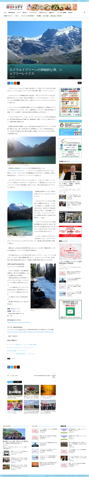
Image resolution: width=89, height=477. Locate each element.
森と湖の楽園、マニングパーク (17, 350)
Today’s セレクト (43, 12)
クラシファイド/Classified (27, 16)
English (70, 12)
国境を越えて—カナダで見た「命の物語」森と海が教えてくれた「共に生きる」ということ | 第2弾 (19, 467)
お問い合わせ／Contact (56, 16)
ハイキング (13, 358)
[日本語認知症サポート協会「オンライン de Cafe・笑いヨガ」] (64, 430)
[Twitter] (85, 1)
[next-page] (10, 417)
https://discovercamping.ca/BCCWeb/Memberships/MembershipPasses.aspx (30, 332)
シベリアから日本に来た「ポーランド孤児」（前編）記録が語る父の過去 (74, 196)
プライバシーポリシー (72, 475)
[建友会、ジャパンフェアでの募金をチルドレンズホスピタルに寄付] (6, 453)
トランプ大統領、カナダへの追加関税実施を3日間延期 (70, 262)
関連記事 (10, 382)
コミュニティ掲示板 (61, 12)
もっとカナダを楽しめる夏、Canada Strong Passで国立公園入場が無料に (31, 413)
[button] (84, 12)
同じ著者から (17, 382)
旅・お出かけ (20, 19)
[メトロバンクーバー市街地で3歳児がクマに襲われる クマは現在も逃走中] (62, 293)
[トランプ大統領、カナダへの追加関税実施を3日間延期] (70, 251)
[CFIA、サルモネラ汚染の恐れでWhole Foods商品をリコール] (62, 273)
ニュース (19, 12)
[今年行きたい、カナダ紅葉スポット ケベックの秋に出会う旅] (48, 390)
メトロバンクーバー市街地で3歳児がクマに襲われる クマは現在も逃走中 (74, 293)
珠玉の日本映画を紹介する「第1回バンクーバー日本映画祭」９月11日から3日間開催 (77, 444)
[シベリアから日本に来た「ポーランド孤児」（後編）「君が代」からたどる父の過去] (70, 172)
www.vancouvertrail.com (16, 170)
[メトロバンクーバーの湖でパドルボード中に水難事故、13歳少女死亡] (62, 286)
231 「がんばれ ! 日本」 (12, 375)
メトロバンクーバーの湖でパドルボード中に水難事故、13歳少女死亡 (74, 286)
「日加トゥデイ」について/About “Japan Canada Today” (55, 475)
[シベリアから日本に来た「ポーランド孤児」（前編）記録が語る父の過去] (62, 196)
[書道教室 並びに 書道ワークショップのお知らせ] (64, 437)
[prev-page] (8, 417)
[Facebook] (81, 1)
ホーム (5, 12)
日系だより (25, 12)
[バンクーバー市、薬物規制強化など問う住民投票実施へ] (62, 280)
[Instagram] (83, 1)
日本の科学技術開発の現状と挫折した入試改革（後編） (45, 376)
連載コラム (51, 12)
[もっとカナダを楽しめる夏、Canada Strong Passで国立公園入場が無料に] (31, 405)
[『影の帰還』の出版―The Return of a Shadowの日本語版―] (15, 390)
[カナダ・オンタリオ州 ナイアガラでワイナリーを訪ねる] (15, 405)
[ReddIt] (15, 83)
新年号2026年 (12, 12)
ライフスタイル (32, 12)
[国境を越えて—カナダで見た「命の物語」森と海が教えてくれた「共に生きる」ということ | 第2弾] (6, 466)
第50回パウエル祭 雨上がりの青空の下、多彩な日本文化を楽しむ (15, 442)
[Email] (18, 83)
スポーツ (17, 16)
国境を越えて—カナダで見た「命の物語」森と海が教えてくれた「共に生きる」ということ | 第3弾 (19, 459)
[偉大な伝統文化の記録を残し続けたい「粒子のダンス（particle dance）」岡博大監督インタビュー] (62, 203)
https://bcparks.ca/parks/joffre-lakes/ (18, 322)
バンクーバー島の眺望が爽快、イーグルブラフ (22, 353)
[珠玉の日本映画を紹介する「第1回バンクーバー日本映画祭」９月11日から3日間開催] (64, 444)
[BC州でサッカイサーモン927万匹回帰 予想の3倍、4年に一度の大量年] (31, 390)
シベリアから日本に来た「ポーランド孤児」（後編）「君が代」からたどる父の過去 (70, 183)
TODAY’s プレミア (8, 16)
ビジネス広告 (45, 16)
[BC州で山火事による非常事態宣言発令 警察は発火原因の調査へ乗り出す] (35, 464)
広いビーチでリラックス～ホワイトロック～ (21, 347)
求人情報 (39, 16)
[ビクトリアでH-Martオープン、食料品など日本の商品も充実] (48, 405)
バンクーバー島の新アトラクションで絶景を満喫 (22, 344)
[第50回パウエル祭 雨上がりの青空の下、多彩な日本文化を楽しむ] (15, 434)
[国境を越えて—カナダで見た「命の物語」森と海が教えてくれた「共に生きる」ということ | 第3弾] (6, 459)
